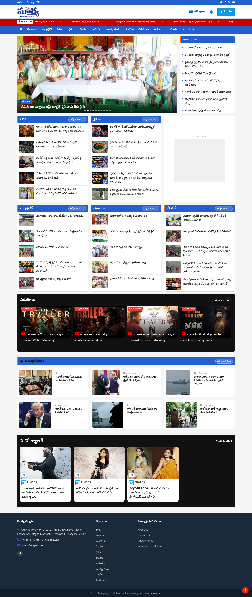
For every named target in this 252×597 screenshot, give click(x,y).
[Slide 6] (99, 110)
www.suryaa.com (153, 593)
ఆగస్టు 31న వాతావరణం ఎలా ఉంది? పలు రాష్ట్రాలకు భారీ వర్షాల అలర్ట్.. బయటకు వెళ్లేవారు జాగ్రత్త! (205, 268)
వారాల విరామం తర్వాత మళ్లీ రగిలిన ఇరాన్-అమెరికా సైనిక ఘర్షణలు (209, 380)
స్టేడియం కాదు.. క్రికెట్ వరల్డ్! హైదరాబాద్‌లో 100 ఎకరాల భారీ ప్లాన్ (134, 145)
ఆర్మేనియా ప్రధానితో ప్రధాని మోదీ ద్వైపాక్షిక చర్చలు (206, 101)
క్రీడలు (72, 29)
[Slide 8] (104, 110)
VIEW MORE (224, 441)
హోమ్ (98, 530)
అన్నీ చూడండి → (77, 119)
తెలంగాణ (32, 29)
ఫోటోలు (130, 29)
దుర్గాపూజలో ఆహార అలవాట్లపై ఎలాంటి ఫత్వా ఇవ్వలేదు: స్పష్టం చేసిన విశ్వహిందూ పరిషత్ (207, 282)
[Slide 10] (110, 110)
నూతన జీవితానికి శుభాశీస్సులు (52, 247)
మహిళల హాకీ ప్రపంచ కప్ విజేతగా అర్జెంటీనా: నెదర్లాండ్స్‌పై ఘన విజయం (133, 160)
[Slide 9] (107, 110)
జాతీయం (96, 29)
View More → (222, 300)
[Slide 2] (88, 110)
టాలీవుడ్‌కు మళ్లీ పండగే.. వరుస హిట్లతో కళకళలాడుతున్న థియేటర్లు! (56, 145)
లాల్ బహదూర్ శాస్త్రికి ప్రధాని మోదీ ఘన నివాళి (214, 410)
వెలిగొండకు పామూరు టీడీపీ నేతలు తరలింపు (59, 216)
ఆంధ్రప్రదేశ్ (47, 29)
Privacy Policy (145, 541)
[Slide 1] (85, 110)
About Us (193, 29)
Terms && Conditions (150, 547)
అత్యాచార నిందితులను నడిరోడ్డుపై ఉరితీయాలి (112, 22)
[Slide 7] (101, 110)
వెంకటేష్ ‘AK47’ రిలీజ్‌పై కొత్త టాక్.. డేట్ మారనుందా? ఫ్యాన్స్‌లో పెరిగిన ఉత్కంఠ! (56, 191)
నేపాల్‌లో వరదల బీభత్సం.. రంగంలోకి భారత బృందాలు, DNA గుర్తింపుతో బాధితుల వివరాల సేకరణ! (207, 251)
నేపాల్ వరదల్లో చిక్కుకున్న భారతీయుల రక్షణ (169, 22)
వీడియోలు (143, 29)
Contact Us (177, 29)
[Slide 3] (90, 110)
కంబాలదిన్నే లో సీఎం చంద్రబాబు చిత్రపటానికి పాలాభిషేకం (59, 234)
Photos (160, 29)
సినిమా (60, 29)
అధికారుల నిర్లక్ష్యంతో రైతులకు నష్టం (203, 110)
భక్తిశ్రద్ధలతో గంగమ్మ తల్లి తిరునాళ (53, 279)
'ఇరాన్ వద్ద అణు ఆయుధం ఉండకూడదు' (68, 410)
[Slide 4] (93, 110)
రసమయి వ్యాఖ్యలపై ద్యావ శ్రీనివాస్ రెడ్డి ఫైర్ (207, 55)
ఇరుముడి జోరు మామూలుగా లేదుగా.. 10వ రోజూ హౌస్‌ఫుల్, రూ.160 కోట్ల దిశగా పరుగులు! (60, 129)
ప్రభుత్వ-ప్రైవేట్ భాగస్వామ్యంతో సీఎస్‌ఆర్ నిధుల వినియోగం (206, 64)
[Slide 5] (96, 110)
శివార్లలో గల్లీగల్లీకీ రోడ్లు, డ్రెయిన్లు (61, 22)
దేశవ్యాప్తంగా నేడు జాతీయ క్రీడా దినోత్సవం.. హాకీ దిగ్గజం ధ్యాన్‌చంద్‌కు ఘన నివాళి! (134, 192)
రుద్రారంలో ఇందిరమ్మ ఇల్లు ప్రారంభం (203, 48)
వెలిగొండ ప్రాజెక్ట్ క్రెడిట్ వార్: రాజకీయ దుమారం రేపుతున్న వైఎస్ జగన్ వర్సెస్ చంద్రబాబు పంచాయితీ (59, 267)
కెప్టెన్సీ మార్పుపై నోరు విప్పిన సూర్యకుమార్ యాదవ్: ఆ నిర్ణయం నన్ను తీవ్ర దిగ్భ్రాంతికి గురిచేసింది (131, 178)
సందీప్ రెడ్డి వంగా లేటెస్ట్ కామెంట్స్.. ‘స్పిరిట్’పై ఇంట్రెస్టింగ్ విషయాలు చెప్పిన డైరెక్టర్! (58, 160)
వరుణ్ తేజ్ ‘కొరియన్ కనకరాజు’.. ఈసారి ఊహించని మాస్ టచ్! (57, 176)
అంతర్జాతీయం (113, 29)
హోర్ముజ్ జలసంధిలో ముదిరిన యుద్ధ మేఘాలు (142, 410)
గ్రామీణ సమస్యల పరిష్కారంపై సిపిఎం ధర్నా (132, 278)
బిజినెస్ (83, 29)
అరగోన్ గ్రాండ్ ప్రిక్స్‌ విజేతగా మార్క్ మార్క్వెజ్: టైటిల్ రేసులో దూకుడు (132, 129)
